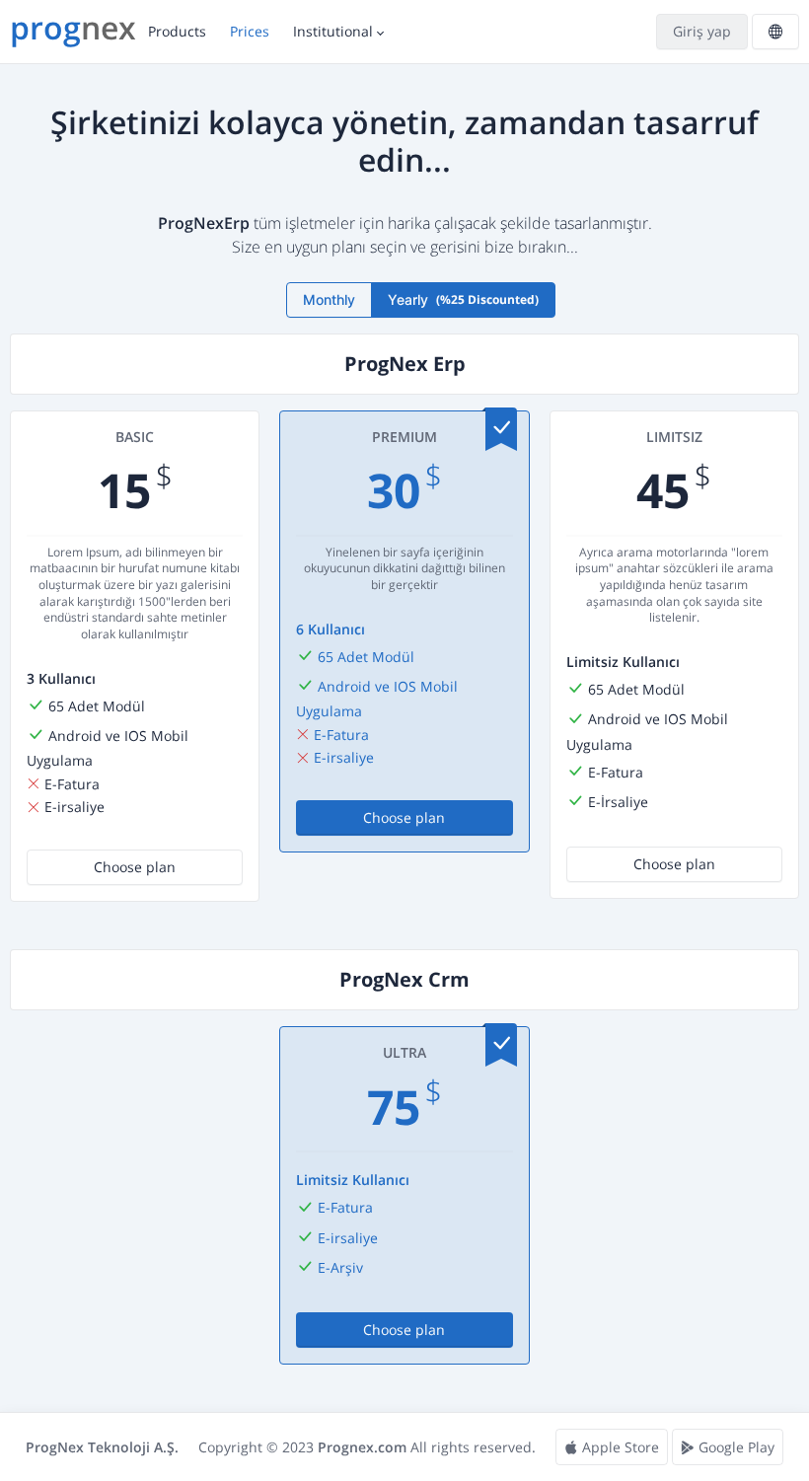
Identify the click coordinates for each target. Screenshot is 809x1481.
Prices (249, 31)
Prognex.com (362, 1447)
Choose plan (135, 866)
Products (177, 31)
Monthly (329, 299)
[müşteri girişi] (700, 31)
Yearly (463, 299)
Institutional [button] (333, 31)
